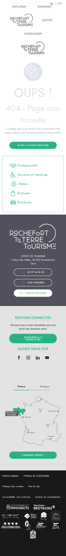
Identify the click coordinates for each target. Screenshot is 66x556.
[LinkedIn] (37, 357)
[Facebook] (19, 357)
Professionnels (27, 165)
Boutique (23, 193)
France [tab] (21, 386)
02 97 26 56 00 (35, 272)
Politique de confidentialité (36, 475)
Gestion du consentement (47, 497)
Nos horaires (35, 282)
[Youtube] (47, 357)
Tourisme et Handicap (32, 174)
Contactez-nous (35, 293)
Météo (23, 184)
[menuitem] (19, 6)
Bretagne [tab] (44, 386)
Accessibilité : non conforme (16, 497)
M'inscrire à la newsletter (33, 338)
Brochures (24, 202)
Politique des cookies (12, 486)
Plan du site (34, 486)
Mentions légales (10, 475)
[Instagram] (28, 357)
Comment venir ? (33, 455)
